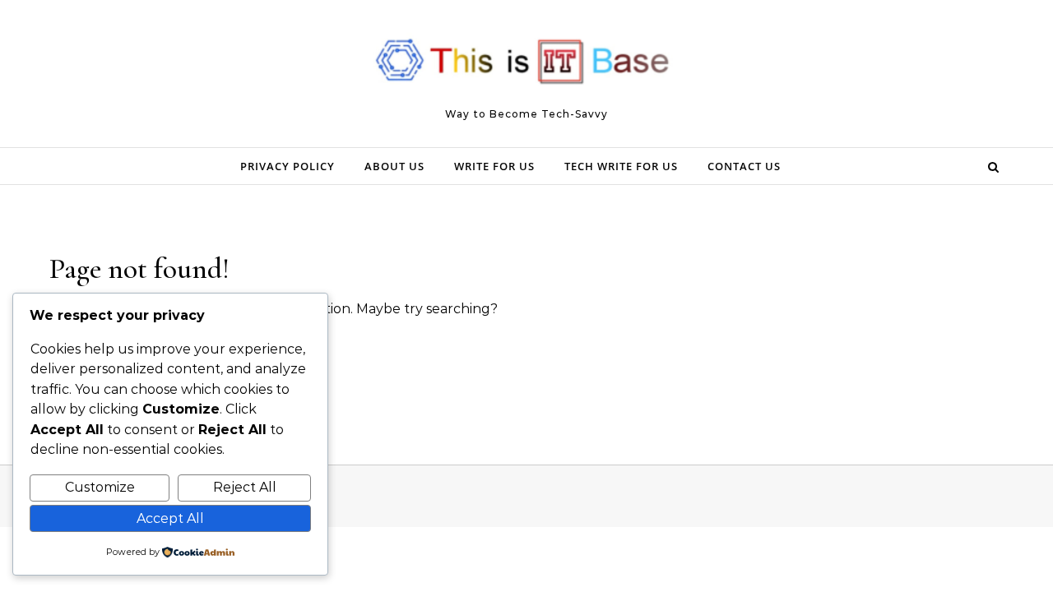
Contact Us (744, 166)
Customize (100, 487)
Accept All (170, 518)
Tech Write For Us (621, 166)
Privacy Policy (287, 166)
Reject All (244, 487)
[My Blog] (526, 66)
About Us (394, 166)
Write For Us (494, 166)
